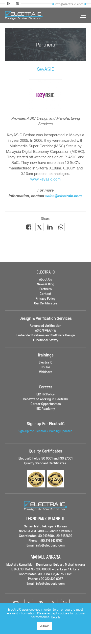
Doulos (45, 367)
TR (17, 3)
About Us (45, 279)
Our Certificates (45, 303)
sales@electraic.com (63, 196)
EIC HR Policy (45, 394)
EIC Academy (45, 408)
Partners (45, 288)
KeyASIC (46, 69)
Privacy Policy (45, 298)
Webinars (45, 371)
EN (8, 3)
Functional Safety (45, 339)
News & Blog (45, 284)
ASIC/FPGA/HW (45, 330)
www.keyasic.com (45, 179)
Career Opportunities (46, 403)
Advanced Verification (45, 325)
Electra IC (46, 362)
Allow (44, 626)
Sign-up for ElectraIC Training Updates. (45, 430)
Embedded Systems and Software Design (45, 335)
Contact (45, 293)
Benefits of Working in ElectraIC (45, 398)
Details (55, 617)
